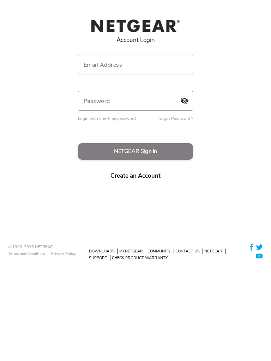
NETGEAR (213, 251)
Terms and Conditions (27, 253)
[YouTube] (259, 255)
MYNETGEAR (131, 251)
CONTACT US (187, 251)
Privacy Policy (63, 253)
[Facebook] (251, 246)
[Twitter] (259, 246)
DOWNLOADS (102, 251)
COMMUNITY (159, 251)
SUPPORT (98, 258)
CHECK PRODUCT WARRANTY (140, 258)
